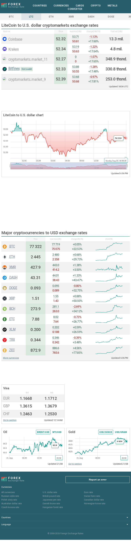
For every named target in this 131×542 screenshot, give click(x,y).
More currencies (11, 358)
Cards (80, 5)
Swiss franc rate (92, 496)
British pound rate (51, 496)
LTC (31, 16)
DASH (91, 16)
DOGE (111, 16)
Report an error (97, 479)
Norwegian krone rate (94, 503)
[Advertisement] (65, 100)
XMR (71, 16)
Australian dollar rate (11, 503)
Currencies (61, 5)
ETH (51, 16)
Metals (113, 5)
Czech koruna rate (10, 507)
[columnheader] (13, 239)
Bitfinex (14, 68)
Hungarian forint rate (53, 507)
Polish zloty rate (9, 499)
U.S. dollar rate (50, 492)
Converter (75, 9)
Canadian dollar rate (94, 499)
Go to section (10, 420)
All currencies (8, 492)
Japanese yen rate (52, 499)
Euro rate (88, 492)
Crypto (96, 5)
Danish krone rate (51, 503)
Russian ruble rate (10, 496)
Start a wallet (26, 69)
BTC (11, 16)
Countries (40, 5)
